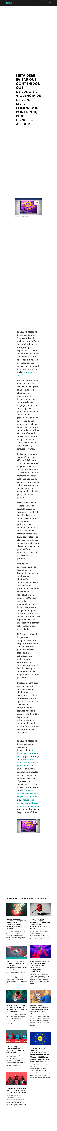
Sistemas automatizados (36, 933)
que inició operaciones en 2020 (27, 753)
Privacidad (22, 931)
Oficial (14, 1056)
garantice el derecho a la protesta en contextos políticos (27, 793)
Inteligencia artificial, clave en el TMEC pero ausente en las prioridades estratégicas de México (16, 965)
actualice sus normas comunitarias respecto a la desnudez (28, 802)
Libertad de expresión (25, 216)
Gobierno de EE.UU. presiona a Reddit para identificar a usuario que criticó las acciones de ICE (40, 1009)
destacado (16, 931)
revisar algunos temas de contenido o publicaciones (27, 762)
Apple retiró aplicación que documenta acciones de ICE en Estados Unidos (16, 1090)
